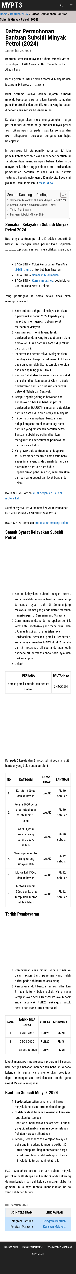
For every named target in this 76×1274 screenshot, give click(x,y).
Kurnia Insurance (42, 280)
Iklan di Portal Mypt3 (32, 1247)
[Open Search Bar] (61, 5)
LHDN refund (23, 269)
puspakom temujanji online (52, 523)
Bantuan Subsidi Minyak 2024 (27, 214)
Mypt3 (12, 5)
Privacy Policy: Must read (59, 1247)
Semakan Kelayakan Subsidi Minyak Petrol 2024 (38, 200)
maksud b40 (46, 183)
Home (3, 14)
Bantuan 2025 (19, 14)
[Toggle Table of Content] (62, 195)
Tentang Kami (11, 1247)
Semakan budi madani (45, 275)
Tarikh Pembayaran (21, 209)
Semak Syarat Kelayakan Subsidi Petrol (33, 205)
